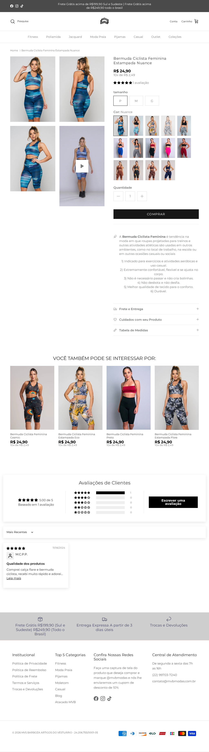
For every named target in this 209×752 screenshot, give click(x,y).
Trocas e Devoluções (27, 689)
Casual (138, 37)
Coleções (175, 37)
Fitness (33, 37)
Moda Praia (98, 37)
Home (14, 50)
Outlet (155, 37)
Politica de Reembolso (29, 670)
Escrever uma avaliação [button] (173, 502)
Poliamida (53, 37)
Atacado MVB (65, 702)
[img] (16, 548)
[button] (123, 83)
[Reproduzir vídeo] (82, 166)
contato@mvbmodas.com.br (174, 681)
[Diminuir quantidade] (118, 196)
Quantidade (122, 187)
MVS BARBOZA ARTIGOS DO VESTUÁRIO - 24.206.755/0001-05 (59, 732)
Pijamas (120, 37)
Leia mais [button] (14, 578)
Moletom (62, 683)
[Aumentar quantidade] (142, 196)
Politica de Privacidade (29, 663)
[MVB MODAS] (104, 21)
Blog (58, 696)
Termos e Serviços (25, 683)
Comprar (156, 214)
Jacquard (75, 37)
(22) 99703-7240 (164, 675)
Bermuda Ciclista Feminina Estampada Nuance (50, 50)
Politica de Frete (24, 676)
